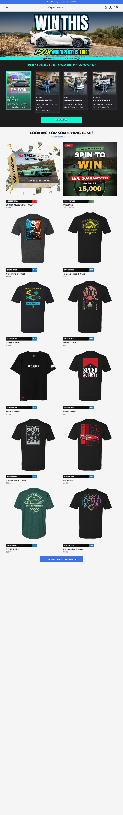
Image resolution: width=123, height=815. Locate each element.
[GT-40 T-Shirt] (33, 513)
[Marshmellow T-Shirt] (90, 513)
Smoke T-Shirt (69, 411)
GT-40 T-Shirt (13, 549)
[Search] (105, 8)
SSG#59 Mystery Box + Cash (19, 205)
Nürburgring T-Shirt (15, 274)
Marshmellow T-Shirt (73, 549)
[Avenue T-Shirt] (33, 376)
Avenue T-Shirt (13, 411)
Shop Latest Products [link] (60, 137)
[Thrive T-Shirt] (90, 307)
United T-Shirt (12, 342)
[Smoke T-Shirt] (90, 376)
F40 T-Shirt (68, 480)
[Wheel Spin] (90, 169)
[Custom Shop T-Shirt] (33, 444)
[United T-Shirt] (33, 307)
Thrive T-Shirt (69, 342)
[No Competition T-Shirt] (90, 238)
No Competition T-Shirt (74, 274)
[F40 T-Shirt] (90, 444)
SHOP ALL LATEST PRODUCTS (61, 559)
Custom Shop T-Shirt (16, 480)
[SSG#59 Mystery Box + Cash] (33, 169)
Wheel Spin (68, 205)
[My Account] (110, 8)
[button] (61, 120)
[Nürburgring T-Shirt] (33, 238)
